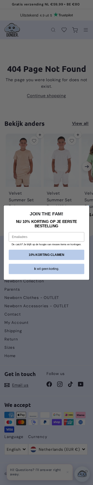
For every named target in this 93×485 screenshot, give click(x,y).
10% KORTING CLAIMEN (46, 254)
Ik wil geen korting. (46, 268)
